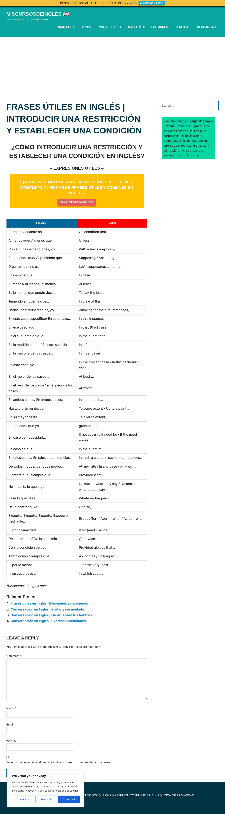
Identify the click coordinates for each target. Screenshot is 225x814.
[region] (45, 788)
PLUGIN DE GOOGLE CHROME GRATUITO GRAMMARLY (114, 795)
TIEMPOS (86, 27)
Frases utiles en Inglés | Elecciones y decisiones (49, 603)
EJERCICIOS (182, 27)
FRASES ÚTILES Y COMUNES (147, 27)
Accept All (69, 799)
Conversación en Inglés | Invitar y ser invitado (47, 609)
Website (11, 741)
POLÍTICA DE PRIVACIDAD (176, 795)
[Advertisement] (112, 63)
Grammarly (183, 126)
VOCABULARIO (110, 27)
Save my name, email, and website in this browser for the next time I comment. (59, 762)
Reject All (46, 799)
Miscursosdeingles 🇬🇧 (37, 14)
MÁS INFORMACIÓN (151, 3)
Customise (23, 799)
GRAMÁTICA (66, 27)
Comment (14, 656)
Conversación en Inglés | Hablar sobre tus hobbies (51, 615)
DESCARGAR (206, 27)
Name (11, 708)
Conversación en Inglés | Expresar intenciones (48, 621)
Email (11, 724)
